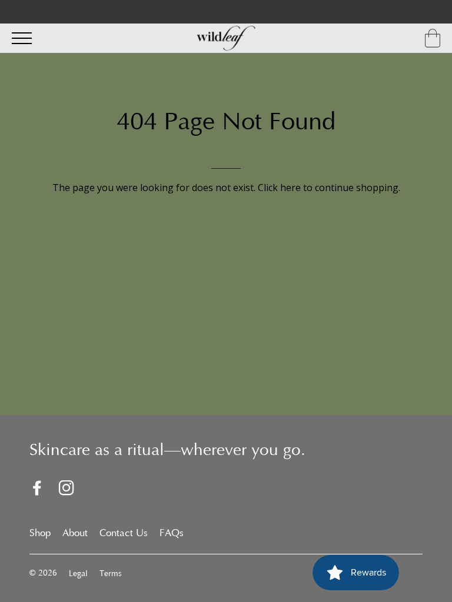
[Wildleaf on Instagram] (66, 490)
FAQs (171, 534)
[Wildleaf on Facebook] (37, 490)
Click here (279, 187)
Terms (110, 574)
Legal (78, 574)
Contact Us (123, 534)
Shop (40, 534)
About (75, 534)
